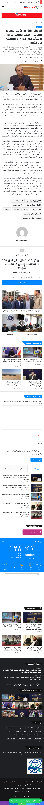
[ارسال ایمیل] (30, 57)
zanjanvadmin (35, 57)
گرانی (39, 741)
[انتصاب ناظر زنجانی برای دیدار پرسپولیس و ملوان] (35, 713)
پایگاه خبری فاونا (11, 738)
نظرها (7, 469)
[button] (25, 800)
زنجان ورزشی (37, 738)
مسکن (29, 738)
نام (41, 428)
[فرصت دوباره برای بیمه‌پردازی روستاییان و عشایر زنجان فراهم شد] (11, 352)
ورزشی (34, 788)
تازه (21, 469)
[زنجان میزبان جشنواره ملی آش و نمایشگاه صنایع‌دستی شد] (36, 515)
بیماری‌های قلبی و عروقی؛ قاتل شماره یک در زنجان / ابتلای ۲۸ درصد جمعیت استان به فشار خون (16, 477)
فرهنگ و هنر (25, 791)
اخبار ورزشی (21, 728)
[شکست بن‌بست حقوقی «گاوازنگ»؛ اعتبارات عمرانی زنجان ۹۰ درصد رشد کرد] (32, 374)
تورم (25, 731)
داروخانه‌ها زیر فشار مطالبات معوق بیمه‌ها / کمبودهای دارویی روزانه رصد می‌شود (15, 486)
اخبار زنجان (17, 205)
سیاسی (16, 788)
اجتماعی (28, 788)
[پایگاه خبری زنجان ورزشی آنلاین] (31, 7)
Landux (15, 785)
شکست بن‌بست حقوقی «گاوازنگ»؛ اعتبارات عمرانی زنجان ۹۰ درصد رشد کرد (34, 384)
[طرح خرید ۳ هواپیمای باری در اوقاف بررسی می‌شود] (36, 506)
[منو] (3, 8)
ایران (25, 209)
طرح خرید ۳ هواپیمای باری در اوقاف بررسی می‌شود (16, 504)
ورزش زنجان (21, 738)
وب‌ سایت (39, 443)
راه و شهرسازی (22, 734)
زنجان (6, 209)
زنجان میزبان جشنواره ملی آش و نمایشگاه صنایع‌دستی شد (16, 513)
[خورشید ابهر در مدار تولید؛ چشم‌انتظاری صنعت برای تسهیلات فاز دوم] (11, 374)
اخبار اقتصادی (17, 201)
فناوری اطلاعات (8, 788)
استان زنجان (35, 209)
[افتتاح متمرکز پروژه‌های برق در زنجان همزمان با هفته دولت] (32, 352)
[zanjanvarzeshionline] (22, 15)
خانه (39, 23)
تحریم (30, 731)
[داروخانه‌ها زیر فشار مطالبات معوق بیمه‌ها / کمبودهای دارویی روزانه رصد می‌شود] (36, 488)
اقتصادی (34, 23)
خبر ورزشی (18, 731)
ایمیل (40, 435)
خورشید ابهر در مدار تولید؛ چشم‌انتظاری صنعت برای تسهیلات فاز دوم (13, 384)
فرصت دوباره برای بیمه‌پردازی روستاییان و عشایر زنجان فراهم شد (12, 361)
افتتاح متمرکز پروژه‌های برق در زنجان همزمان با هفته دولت (33, 360)
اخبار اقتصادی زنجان (33, 205)
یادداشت (17, 791)
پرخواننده (36, 469)
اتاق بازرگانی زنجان (33, 201)
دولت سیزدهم (32, 734)
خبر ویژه (10, 731)
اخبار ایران (38, 728)
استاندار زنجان (11, 728)
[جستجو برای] (41, 8)
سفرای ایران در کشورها (32, 214)
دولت (40, 734)
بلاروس (15, 209)
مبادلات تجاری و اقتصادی (31, 218)
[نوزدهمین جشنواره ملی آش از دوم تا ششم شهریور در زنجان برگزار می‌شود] (8, 713)
